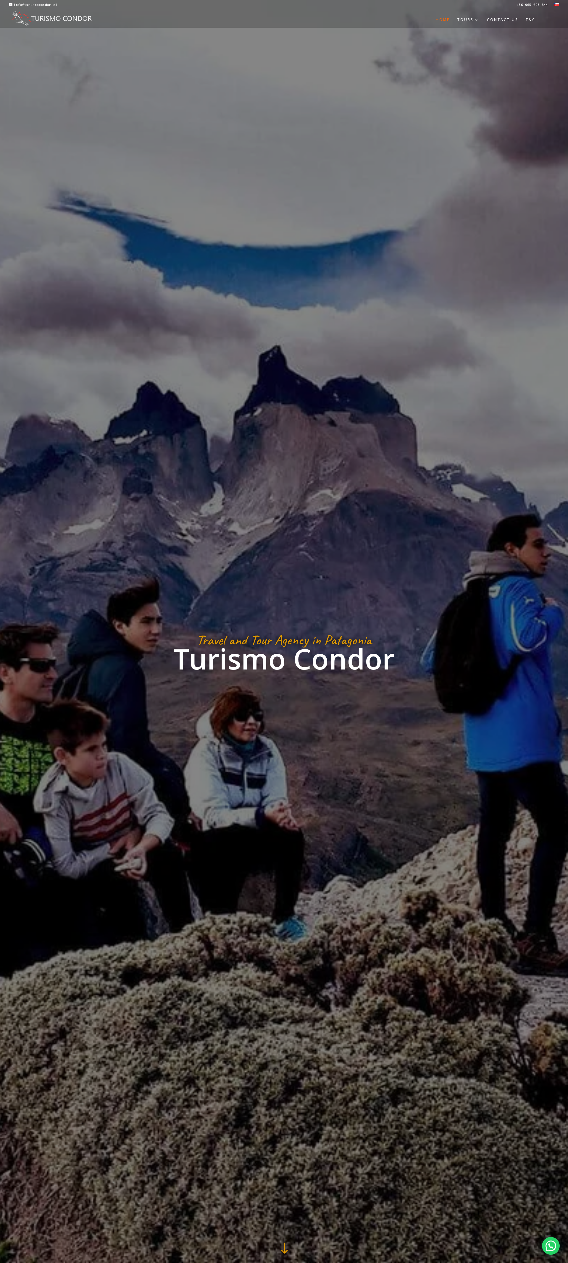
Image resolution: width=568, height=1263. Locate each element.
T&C (530, 20)
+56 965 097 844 (532, 5)
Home (443, 20)
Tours (465, 20)
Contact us (502, 20)
